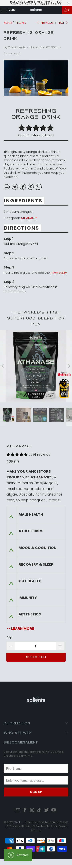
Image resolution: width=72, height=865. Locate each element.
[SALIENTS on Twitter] (47, 810)
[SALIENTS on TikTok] (39, 810)
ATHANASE (19, 446)
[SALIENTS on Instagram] (32, 810)
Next (61, 23)
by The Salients (15, 47)
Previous (46, 23)
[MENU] (2, 10)
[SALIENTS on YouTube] (54, 810)
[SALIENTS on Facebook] (25, 810)
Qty (9, 637)
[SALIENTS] (36, 10)
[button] (17, 454)
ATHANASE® (29, 218)
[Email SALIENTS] (18, 810)
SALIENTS (19, 822)
